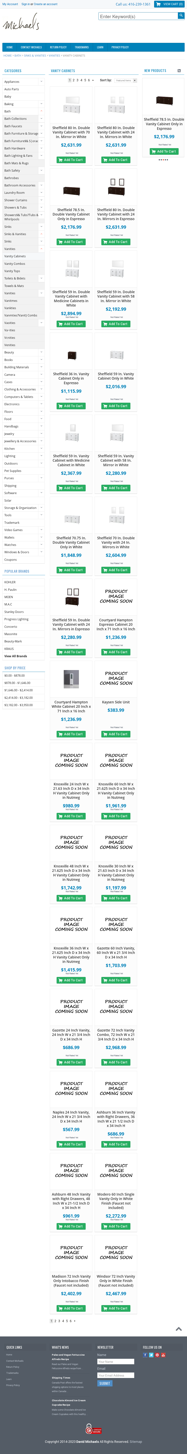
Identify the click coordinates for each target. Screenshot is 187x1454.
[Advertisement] (118, 32)
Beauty (9, 352)
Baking (9, 104)
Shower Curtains (15, 200)
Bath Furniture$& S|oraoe (22, 141)
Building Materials (16, 367)
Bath (17, 55)
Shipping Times (61, 1377)
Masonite (10, 634)
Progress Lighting (16, 619)
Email (101, 1368)
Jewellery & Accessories (20, 441)
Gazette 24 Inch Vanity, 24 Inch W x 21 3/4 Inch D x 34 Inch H (71, 1035)
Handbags (11, 426)
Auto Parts (11, 89)
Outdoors (11, 463)
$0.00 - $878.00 (14, 676)
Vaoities (9, 323)
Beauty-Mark (13, 641)
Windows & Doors (16, 552)
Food (7, 419)
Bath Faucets (13, 126)
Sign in (26, 4)
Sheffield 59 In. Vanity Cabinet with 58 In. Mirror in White (116, 460)
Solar (8, 500)
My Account (10, 4)
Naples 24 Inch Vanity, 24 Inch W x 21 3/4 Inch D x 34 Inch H (71, 1117)
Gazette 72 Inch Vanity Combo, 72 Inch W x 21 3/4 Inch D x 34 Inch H (116, 1035)
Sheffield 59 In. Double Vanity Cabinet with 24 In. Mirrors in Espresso (71, 624)
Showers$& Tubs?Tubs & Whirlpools (21, 217)
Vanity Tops (12, 271)
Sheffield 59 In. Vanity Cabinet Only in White (116, 376)
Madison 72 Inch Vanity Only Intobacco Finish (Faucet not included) (71, 1281)
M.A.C (8, 604)
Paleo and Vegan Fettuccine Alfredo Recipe (68, 1356)
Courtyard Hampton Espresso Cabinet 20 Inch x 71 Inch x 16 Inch (116, 624)
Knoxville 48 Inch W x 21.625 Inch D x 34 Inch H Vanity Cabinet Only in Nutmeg (71, 873)
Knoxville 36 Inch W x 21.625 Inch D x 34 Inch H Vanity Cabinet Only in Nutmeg (71, 955)
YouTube (163, 1355)
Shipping (10, 486)
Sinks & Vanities (35, 55)
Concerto (10, 627)
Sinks (8, 227)
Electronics (12, 404)
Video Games (13, 530)
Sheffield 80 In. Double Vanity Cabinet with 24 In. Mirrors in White (116, 132)
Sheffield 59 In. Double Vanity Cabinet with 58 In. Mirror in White (116, 296)
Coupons (10, 560)
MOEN (8, 597)
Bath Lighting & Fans (18, 156)
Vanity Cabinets (15, 256)
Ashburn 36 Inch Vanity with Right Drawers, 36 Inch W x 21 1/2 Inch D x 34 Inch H (116, 1119)
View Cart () (173, 4)
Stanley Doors (14, 612)
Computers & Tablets (18, 397)
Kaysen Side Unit (116, 702)
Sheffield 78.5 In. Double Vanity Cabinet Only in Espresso (71, 214)
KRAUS (9, 649)
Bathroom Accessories (19, 185)
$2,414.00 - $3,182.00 (18, 698)
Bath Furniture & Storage (21, 133)
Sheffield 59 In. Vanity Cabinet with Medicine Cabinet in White (71, 460)
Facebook (145, 1355)
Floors (8, 412)
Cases (8, 382)
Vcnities (9, 338)
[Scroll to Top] (180, 1330)
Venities (9, 345)
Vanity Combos (14, 264)
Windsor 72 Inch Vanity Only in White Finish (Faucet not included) (116, 1281)
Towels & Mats (14, 286)
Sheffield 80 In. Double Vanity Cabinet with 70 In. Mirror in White (71, 132)
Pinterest (157, 1355)
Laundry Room (14, 193)
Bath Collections (15, 119)
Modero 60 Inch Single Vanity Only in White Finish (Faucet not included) (115, 1201)
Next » (93, 80)
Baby (7, 96)
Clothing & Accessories (20, 389)
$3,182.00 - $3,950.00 (18, 705)
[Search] (181, 15)
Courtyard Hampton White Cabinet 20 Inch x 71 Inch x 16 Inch (71, 706)
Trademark (11, 523)
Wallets (9, 537)
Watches (10, 545)
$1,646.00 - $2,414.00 (18, 690)
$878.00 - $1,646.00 (17, 683)
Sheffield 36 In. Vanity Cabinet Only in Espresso (71, 378)
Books (8, 360)
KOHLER (10, 582)
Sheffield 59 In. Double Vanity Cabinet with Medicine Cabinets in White (71, 299)
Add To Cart (73, 160)
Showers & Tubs (15, 207)
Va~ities (9, 330)
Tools (8, 515)
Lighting (9, 456)
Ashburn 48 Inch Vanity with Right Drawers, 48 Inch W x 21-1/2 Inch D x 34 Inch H (71, 1201)
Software (10, 493)
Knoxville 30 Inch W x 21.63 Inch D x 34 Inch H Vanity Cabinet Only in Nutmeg (116, 873)
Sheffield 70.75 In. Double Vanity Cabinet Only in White (71, 542)
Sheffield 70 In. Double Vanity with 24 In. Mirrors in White (116, 542)
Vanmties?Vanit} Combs (20, 315)
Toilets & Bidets (14, 278)
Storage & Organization (20, 508)
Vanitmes (10, 301)
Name (101, 1355)
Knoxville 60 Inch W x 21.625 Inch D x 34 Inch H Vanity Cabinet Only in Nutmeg (116, 791)
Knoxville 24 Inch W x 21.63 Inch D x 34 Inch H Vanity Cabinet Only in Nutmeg (71, 791)
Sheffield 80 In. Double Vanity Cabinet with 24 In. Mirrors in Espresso (116, 214)
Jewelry (9, 434)
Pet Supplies (12, 471)
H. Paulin (10, 590)
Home (7, 55)
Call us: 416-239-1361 (133, 4)
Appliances (11, 82)
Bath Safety (12, 170)
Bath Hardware (14, 148)
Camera (9, 375)
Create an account (46, 4)
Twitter (151, 1355)
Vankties (10, 308)
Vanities (54, 55)
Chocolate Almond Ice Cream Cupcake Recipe (69, 1402)
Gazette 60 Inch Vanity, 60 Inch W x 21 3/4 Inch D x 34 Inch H (116, 953)
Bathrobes (11, 178)
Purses (9, 478)
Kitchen (9, 449)
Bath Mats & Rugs (16, 163)
